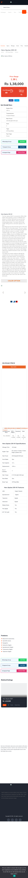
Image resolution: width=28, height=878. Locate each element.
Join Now (22, 141)
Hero (15, 12)
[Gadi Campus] (14, 2)
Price (22, 46)
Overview (3, 46)
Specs (8, 46)
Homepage (3, 12)
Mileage (13, 46)
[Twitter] (12, 819)
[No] (26, 872)
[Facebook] (8, 819)
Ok (14, 876)
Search (9, 12)
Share (11, 100)
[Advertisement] (14, 29)
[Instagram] (16, 819)
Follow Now (21, 152)
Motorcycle (21, 12)
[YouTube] (20, 819)
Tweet (16, 100)
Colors (17, 46)
